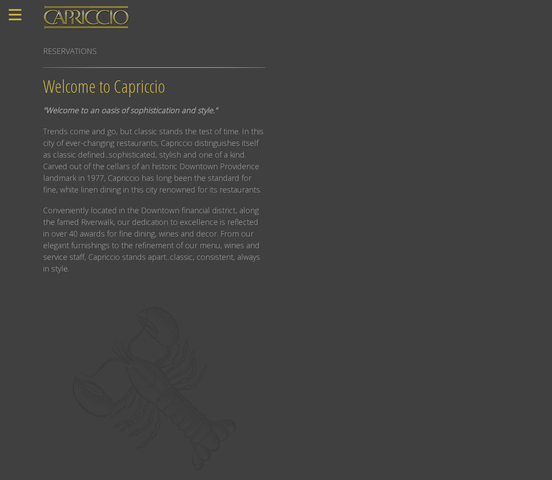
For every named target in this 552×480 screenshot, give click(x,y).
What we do (297, 5)
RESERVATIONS (70, 51)
